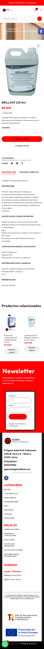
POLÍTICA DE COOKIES (13, 550)
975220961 (10, 461)
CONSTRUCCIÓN (11, 493)
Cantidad (6, 128)
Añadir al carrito (22, 139)
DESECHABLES (10, 498)
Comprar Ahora (22, 146)
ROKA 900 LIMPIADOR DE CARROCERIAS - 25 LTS (10, 338)
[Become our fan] (6, 478)
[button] (41, 31)
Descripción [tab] (9, 172)
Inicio (4, 29)
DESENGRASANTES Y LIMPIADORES (16, 31)
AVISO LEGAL (9, 540)
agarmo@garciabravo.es (17, 469)
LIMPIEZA (8, 514)
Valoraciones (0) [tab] (29, 172)
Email (11, 405)
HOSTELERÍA (9, 518)
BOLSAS (7, 489)
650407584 (10, 465)
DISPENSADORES (11, 502)
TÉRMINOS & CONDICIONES (10, 534)
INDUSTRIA (12, 29)
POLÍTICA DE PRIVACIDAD (9, 545)
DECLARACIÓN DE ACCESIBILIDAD (11, 555)
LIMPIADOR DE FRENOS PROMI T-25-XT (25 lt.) (32, 337)
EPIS (6, 506)
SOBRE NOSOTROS (12, 529)
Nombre (12, 396)
